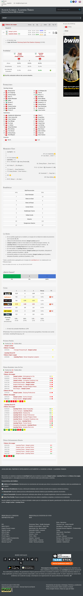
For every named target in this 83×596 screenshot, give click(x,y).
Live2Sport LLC (35, 260)
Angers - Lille (60, 534)
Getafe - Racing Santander (36, 542)
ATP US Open (5, 534)
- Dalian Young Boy (23, 409)
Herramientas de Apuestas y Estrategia (56, 585)
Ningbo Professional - (23, 384)
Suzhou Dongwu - (22, 411)
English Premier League (8, 528)
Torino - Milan (33, 536)
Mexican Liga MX (6, 542)
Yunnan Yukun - (22, 378)
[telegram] (32, 559)
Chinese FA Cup (8, 390)
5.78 (16, 304)
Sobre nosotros (63, 587)
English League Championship (10, 538)
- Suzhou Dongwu (22, 397)
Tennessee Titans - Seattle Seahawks (39, 524)
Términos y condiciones (74, 585)
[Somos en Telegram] (71, 2)
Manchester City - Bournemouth (37, 528)
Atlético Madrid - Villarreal (36, 540)
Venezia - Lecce (33, 534)
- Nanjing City (21, 413)
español (9, 3)
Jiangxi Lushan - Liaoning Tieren (25, 447)
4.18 (25, 304)
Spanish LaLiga (6, 530)
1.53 (33, 304)
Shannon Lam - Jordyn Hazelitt (64, 524)
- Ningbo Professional (23, 415)
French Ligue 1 (6, 536)
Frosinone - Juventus (35, 532)
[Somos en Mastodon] (76, 2)
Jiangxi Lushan (19, 56)
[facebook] (5, 559)
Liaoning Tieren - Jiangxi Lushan (25, 445)
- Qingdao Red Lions (23, 427)
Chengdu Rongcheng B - (25, 350)
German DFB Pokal (7, 540)
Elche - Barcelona (61, 522)
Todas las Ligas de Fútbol (67, 589)
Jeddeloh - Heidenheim (62, 542)
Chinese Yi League (9, 348)
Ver (52, 297)
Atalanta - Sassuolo (34, 538)
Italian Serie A (5, 526)
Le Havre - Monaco (61, 536)
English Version (54, 589)
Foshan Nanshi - (22, 399)
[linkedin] (14, 559)
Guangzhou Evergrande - (24, 425)
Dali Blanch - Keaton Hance (64, 526)
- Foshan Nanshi (22, 423)
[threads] (36, 559)
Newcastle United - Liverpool (37, 530)
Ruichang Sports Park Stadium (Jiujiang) (29, 42)
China (69, 27)
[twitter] (9, 559)
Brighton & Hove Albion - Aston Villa (39, 526)
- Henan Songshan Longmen (26, 357)
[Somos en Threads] (73, 2)
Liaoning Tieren (40, 56)
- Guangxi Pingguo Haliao (25, 386)
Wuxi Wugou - (21, 388)
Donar (47, 589)
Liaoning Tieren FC (9, 353)
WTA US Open (5, 532)
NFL (3, 524)
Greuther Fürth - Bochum (63, 540)
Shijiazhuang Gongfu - (24, 382)
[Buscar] (79, 9)
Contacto (70, 587)
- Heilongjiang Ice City (23, 376)
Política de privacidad (52, 587)
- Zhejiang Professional (24, 392)
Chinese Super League (10, 355)
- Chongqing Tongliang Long (25, 380)
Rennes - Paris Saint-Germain (64, 538)
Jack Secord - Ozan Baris (63, 532)
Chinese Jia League (11, 24)
